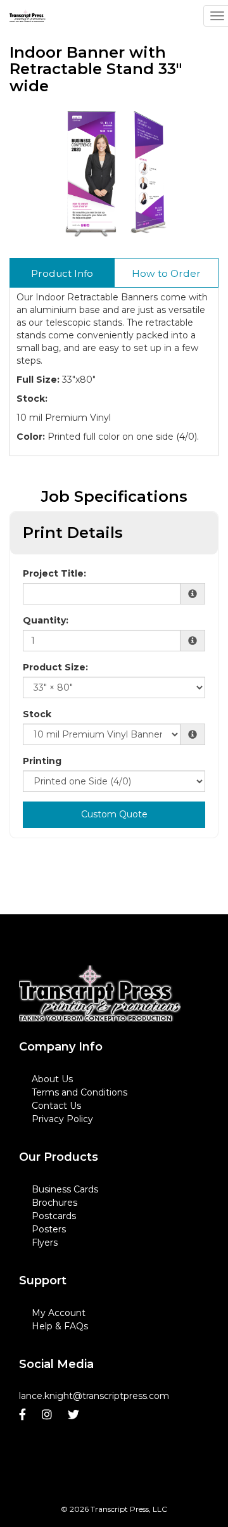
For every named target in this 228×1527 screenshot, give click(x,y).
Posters (49, 1229)
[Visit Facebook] (24, 1415)
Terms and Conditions (79, 1092)
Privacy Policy (62, 1119)
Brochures (54, 1202)
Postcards (54, 1216)
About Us (52, 1079)
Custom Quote (114, 814)
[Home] (99, 993)
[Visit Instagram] (48, 1415)
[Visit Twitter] (75, 1415)
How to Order (166, 273)
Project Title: (54, 573)
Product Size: (55, 667)
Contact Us (56, 1105)
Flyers (45, 1242)
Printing (42, 761)
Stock (37, 714)
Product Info (62, 273)
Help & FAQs (60, 1326)
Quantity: (45, 620)
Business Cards (65, 1189)
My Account (59, 1313)
